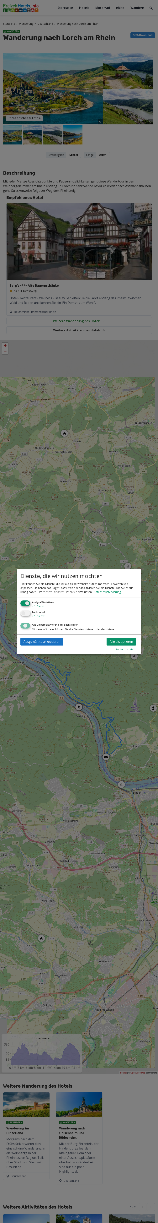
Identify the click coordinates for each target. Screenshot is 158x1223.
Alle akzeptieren (121, 642)
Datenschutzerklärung (107, 592)
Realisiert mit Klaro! (126, 649)
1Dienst (38, 606)
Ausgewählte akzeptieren (42, 642)
